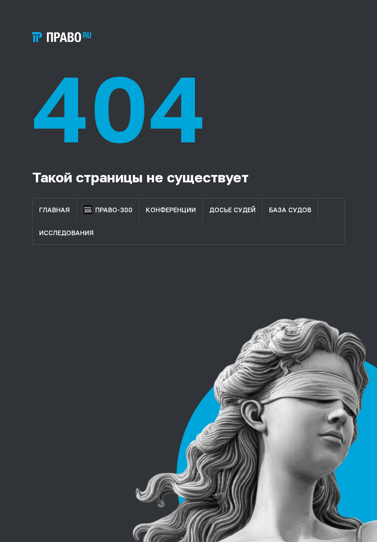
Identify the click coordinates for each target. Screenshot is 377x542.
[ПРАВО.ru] (61, 37)
